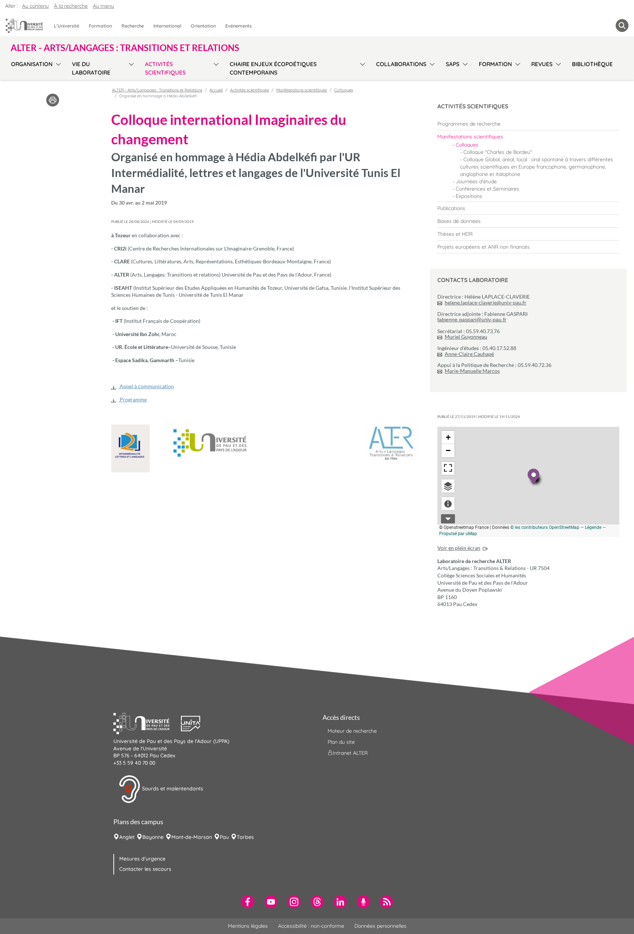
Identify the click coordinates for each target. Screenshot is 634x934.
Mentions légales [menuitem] (248, 926)
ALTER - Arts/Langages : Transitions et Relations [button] (125, 48)
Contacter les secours (145, 869)
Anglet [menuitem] (127, 837)
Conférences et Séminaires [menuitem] (487, 188)
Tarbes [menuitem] (245, 837)
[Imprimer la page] (52, 99)
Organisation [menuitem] (31, 64)
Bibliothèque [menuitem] (592, 64)
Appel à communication (146, 386)
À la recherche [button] (71, 6)
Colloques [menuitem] (467, 144)
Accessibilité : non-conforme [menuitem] (311, 926)
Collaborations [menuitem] (401, 64)
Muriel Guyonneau (466, 336)
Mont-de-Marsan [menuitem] (191, 837)
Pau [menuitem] (224, 837)
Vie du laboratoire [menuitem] (91, 68)
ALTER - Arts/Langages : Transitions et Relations (157, 90)
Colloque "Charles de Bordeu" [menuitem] (497, 152)
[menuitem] (528, 123)
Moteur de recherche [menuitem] (352, 731)
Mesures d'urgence (142, 858)
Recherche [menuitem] (132, 26)
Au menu (103, 6)
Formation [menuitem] (100, 26)
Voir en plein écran (458, 548)
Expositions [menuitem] (469, 196)
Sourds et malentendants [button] (172, 788)
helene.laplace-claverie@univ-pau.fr (485, 302)
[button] (147, 723)
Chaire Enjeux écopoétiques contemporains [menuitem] (273, 68)
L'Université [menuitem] (66, 26)
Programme (133, 399)
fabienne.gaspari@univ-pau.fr (471, 319)
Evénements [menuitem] (238, 26)
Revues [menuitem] (542, 64)
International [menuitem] (167, 26)
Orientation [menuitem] (203, 26)
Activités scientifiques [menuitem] (165, 68)
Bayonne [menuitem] (153, 837)
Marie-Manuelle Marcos (472, 371)
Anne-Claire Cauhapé (469, 354)
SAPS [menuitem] (452, 64)
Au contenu (35, 6)
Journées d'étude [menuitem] (476, 181)
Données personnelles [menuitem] (380, 926)
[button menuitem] (622, 25)
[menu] (57, 67)
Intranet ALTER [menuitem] (350, 753)
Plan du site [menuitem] (341, 742)
